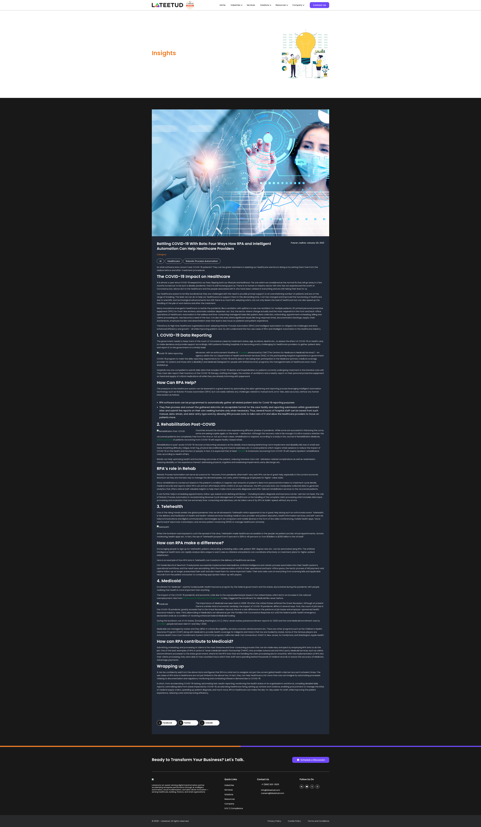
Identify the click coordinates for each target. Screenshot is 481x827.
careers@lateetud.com (272, 793)
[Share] (167, 722)
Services (251, 5)
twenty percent (164, 439)
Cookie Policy (294, 821)
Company (297, 5)
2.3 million (161, 623)
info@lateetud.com (270, 790)
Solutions (264, 5)
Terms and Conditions (318, 821)
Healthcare (173, 261)
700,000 (241, 451)
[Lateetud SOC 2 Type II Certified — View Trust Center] (190, 5)
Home (222, 5)
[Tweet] (188, 722)
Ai (160, 261)
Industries (235, 5)
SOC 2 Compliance (233, 808)
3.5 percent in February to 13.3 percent (202, 598)
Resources (281, 5)
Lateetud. (165, 821)
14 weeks (242, 352)
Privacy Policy (274, 821)
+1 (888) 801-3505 (270, 784)
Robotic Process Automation (202, 261)
